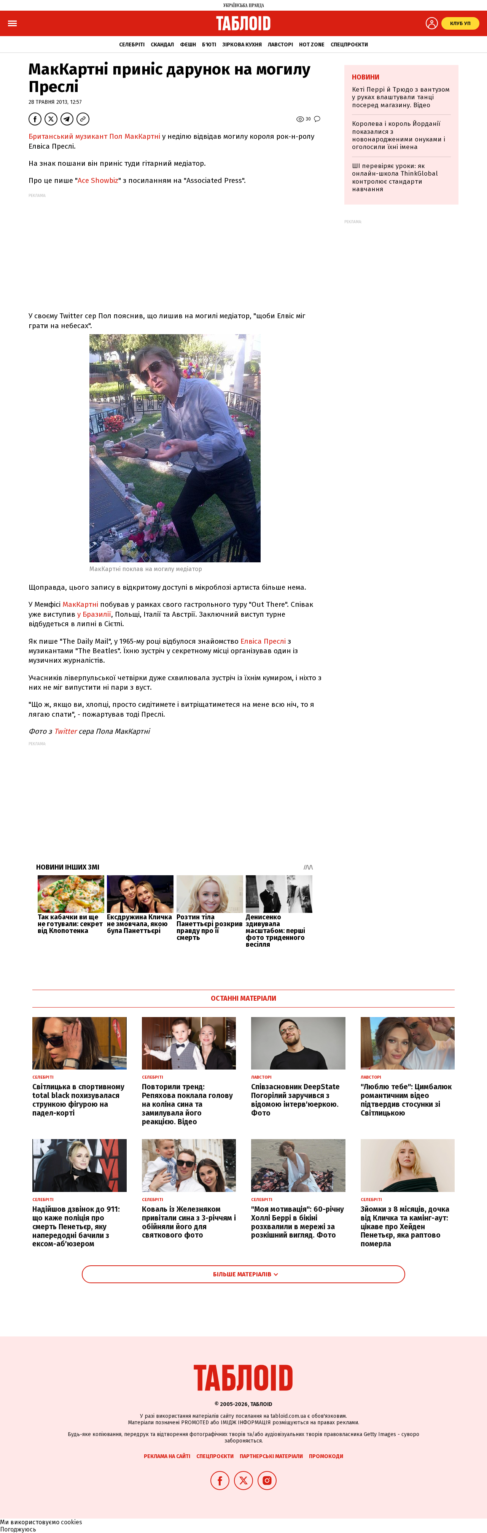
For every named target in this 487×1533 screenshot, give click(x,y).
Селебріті (132, 44)
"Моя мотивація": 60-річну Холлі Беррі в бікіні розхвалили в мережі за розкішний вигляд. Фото (297, 1222)
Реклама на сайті (167, 1456)
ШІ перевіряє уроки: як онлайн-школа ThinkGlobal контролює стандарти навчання (395, 177)
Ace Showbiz (98, 180)
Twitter (65, 731)
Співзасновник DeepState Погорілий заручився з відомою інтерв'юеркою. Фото (295, 1099)
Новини (365, 77)
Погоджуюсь (18, 1529)
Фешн (188, 44)
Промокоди (326, 1456)
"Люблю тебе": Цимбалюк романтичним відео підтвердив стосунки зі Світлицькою (406, 1099)
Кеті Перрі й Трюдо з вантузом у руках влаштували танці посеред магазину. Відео (401, 97)
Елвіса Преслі (264, 641)
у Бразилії (94, 614)
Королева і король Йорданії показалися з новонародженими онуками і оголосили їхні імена (398, 135)
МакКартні (80, 604)
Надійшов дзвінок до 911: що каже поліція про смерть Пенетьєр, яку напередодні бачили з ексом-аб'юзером (76, 1226)
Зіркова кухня (242, 44)
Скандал (162, 44)
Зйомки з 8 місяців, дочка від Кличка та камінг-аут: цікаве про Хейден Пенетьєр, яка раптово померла (405, 1226)
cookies (71, 1522)
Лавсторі (280, 44)
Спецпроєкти (349, 44)
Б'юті (209, 44)
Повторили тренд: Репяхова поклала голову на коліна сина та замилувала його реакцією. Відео (187, 1104)
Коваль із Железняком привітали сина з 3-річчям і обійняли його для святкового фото (189, 1222)
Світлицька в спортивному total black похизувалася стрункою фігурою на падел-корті (78, 1099)
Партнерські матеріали (271, 1456)
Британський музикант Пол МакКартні (94, 136)
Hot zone (312, 44)
